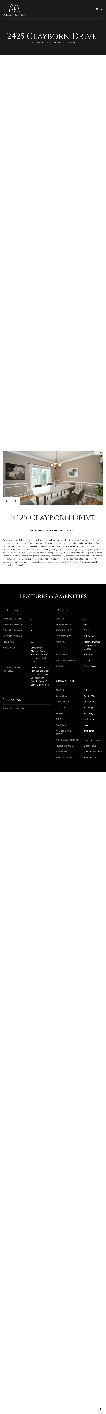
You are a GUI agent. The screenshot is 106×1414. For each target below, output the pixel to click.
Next (15, 501)
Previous (7, 501)
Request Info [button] (12, 576)
